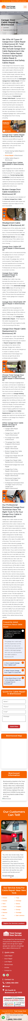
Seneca (18, 903)
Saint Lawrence (20, 915)
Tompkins (18, 906)
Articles (6, 967)
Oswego (18, 909)
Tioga (17, 897)
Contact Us (8, 970)
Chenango (18, 900)
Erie (3, 915)
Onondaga (18, 912)
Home (3, 12)
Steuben (4, 900)
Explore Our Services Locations (14, 923)
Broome (4, 918)
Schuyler (4, 897)
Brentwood (10, 12)
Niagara (4, 909)
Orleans (4, 906)
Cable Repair (8, 955)
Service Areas (8, 964)
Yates (4, 903)
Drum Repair (9, 155)
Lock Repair (8, 961)
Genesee (4, 912)
